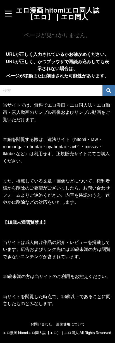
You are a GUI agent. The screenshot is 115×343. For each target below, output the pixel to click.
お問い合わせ (41, 324)
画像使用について (70, 324)
